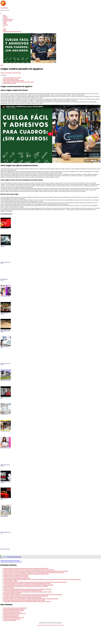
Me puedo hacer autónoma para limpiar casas (14, 613)
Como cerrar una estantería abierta (11, 619)
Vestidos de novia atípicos (9, 620)
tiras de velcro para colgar (9, 83)
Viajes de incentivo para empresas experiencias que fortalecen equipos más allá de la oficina (25, 568)
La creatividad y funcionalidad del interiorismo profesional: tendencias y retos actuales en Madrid (26, 601)
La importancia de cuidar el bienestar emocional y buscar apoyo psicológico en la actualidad (25, 586)
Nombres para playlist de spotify (11, 614)
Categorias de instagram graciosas (11, 612)
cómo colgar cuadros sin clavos (10, 79)
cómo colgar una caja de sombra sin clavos (13, 80)
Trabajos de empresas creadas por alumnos (14, 609)
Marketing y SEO (7, 20)
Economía (5, 18)
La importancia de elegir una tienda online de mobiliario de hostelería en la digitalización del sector (27, 583)
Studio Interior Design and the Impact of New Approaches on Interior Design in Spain (24, 600)
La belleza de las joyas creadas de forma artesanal (15, 575)
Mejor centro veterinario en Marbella (12, 593)
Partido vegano (4, 7)
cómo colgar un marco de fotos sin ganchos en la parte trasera (18, 81)
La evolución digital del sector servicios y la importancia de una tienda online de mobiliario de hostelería (28, 585)
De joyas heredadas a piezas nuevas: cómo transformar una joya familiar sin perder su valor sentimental (28, 569)
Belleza (5, 16)
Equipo (5, 23)
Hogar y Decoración (8, 19)
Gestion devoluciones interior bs (11, 616)
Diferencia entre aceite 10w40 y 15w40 (13, 610)
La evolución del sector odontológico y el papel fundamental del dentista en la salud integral (25, 596)
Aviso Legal (40, 625)
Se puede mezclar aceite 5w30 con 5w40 (13, 617)
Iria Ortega (18, 72)
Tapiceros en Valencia (8, 587)
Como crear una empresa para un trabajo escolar (15, 608)
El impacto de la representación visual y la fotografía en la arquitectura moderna (22, 590)
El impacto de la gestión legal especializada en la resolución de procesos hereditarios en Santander (27, 589)
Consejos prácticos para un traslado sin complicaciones (16, 578)
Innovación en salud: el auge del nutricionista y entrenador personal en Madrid (22, 597)
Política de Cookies (59, 625)
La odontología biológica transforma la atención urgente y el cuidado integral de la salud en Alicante (27, 591)
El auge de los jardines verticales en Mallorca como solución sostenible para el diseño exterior (26, 574)
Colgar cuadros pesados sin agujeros (12, 77)
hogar (2, 65)
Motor (4, 22)
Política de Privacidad (48, 625)
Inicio (4, 15)
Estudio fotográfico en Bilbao (10, 580)
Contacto (5, 25)
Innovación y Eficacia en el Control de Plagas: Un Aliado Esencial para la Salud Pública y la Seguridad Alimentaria (30, 598)
